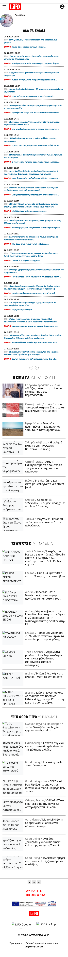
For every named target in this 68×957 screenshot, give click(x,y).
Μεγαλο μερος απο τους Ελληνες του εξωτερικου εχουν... (37, 228)
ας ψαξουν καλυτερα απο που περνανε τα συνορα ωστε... (36, 113)
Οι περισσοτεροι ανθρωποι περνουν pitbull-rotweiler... (35, 195)
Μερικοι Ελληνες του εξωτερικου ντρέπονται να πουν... (35, 342)
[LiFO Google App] (22, 925)
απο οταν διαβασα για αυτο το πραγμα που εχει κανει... (35, 129)
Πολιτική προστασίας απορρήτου (42, 943)
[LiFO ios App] (46, 925)
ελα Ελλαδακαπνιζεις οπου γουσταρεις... (29, 211)
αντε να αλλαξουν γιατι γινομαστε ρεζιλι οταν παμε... (34, 80)
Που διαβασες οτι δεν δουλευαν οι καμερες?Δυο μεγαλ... (36, 277)
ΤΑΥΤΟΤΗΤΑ (34, 891)
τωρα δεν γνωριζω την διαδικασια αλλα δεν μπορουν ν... (36, 178)
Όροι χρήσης (16, 943)
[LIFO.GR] (15, 7)
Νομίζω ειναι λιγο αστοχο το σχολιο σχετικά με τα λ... (34, 293)
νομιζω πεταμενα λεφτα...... (24, 310)
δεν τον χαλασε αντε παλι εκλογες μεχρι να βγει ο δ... (34, 359)
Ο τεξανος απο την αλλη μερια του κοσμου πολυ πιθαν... (36, 162)
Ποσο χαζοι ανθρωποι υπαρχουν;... (27, 260)
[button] (4, 6)
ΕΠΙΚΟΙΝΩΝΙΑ (34, 895)
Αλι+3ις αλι (20, 15)
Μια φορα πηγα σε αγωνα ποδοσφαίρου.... (30, 244)
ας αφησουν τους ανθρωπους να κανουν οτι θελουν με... (36, 145)
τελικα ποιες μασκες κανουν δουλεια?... (29, 47)
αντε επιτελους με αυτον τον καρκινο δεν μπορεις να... (35, 326)
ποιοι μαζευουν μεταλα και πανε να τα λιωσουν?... (33, 96)
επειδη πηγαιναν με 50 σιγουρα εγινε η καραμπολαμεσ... (36, 63)
